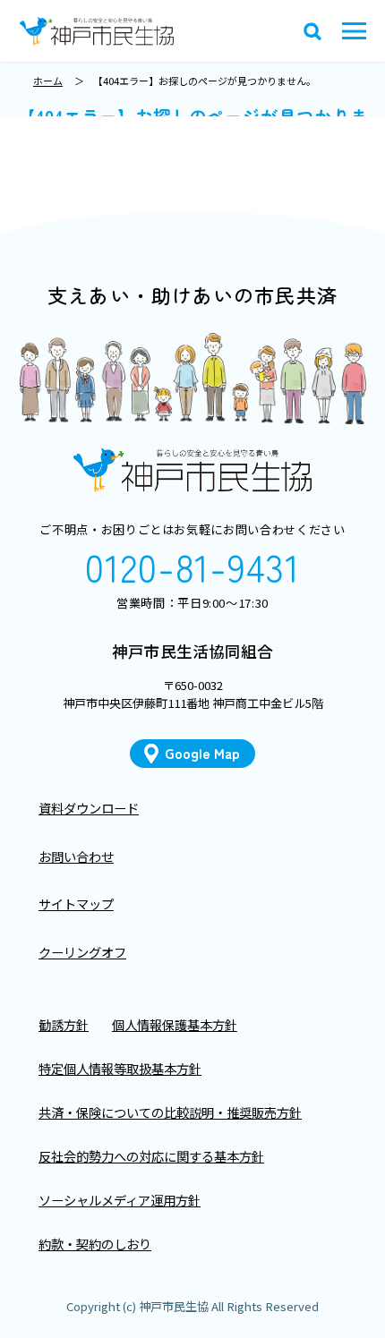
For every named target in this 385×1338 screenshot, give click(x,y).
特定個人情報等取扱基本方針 (119, 1068)
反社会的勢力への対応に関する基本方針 (151, 1155)
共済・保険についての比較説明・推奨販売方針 (170, 1112)
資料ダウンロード (88, 807)
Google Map (202, 753)
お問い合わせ (76, 856)
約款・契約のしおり (94, 1243)
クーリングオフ (82, 951)
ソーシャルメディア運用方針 (119, 1199)
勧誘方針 (63, 1024)
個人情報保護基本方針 (174, 1024)
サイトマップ (76, 903)
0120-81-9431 (192, 567)
